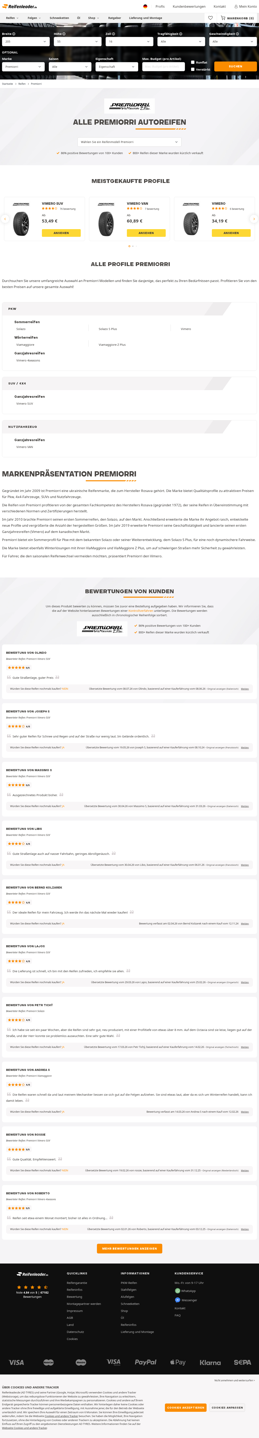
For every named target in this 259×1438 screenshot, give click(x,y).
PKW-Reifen (129, 1283)
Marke (7, 59)
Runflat (201, 62)
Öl (78, 18)
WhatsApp (188, 1291)
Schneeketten (59, 18)
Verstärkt (203, 69)
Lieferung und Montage (145, 18)
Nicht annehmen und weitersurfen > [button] (234, 1380)
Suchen (235, 66)
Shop (92, 18)
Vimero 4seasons (28, 360)
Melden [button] (245, 688)
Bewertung (74, 1297)
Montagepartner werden (84, 1304)
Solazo (20, 329)
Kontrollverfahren (140, 611)
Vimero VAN (24, 447)
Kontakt (220, 6)
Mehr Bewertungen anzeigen (129, 1248)
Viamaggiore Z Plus (112, 345)
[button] (222, 688)
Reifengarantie (77, 1283)
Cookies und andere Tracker (61, 1416)
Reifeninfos (74, 1290)
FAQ (178, 1315)
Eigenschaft (105, 59)
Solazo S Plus (108, 329)
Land (70, 1325)
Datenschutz (75, 1332)
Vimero (186, 329)
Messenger (189, 1300)
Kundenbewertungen (189, 6)
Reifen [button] (11, 18)
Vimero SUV (24, 403)
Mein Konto (248, 6)
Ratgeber (114, 18)
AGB (70, 1318)
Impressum (75, 1311)
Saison (53, 59)
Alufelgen (127, 1297)
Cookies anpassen (227, 1407)
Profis (160, 6)
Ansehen (61, 233)
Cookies (72, 1339)
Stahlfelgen (128, 1290)
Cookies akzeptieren (185, 1407)
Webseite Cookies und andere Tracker (24, 1428)
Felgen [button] (33, 18)
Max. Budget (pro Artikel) (161, 59)
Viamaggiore (25, 345)
